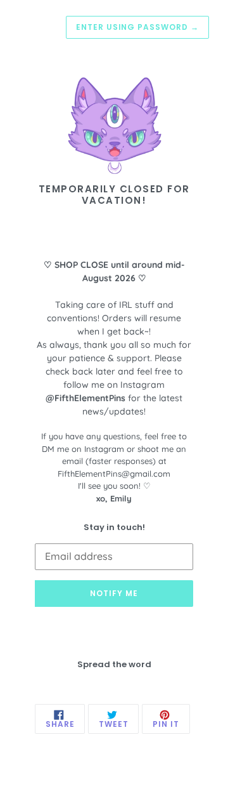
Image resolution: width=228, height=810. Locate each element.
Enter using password (137, 27)
